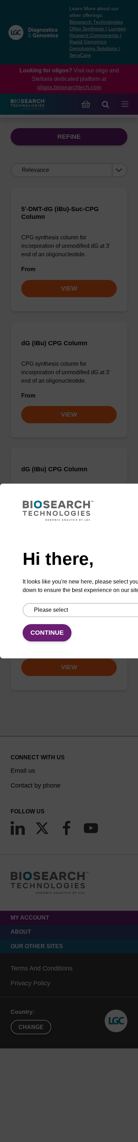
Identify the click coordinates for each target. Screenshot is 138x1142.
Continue (47, 632)
